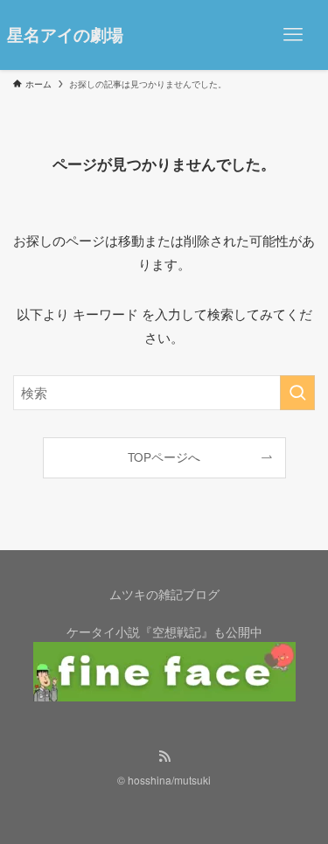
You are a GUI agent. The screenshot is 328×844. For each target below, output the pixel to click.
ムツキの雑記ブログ (164, 594)
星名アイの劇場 (65, 35)
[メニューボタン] (293, 35)
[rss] (164, 756)
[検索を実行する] (297, 392)
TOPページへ (164, 457)
